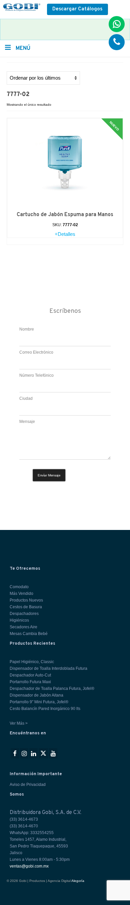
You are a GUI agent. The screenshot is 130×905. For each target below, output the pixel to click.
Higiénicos (19, 620)
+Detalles (65, 234)
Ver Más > (19, 723)
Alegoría (77, 881)
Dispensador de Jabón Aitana (36, 695)
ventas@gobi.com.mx (29, 866)
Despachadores (24, 613)
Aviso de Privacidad (28, 784)
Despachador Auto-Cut (30, 675)
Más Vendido (21, 593)
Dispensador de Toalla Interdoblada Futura (48, 668)
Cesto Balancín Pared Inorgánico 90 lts (45, 708)
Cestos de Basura (26, 607)
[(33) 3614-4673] (117, 42)
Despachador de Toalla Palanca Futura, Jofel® (52, 688)
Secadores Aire (23, 627)
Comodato (19, 586)
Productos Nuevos (26, 600)
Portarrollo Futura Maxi (30, 682)
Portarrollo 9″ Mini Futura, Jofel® (39, 702)
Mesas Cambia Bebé (29, 633)
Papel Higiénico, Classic (32, 661)
